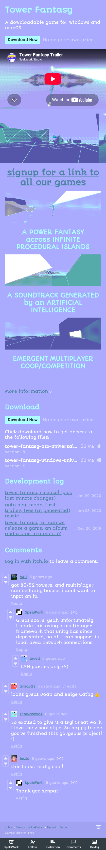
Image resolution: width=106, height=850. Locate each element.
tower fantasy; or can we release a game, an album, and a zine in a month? (37, 528)
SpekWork (34, 612)
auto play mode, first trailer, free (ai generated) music (37, 510)
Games (9, 833)
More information (26, 391)
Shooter (21, 833)
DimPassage (31, 714)
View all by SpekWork (30, 827)
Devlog (94, 847)
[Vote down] (5, 582)
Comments (74, 847)
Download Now (22, 40)
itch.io (9, 827)
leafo (24, 759)
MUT (23, 577)
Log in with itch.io (26, 561)
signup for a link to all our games (53, 177)
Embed (64, 827)
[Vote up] (5, 577)
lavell (35, 658)
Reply (16, 603)
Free (31, 833)
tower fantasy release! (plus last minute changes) (38, 495)
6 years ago (41, 577)
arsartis (27, 686)
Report (51, 827)
